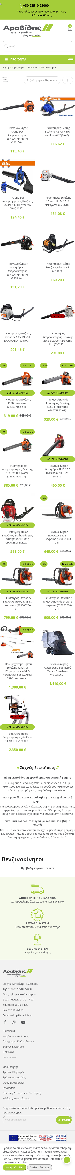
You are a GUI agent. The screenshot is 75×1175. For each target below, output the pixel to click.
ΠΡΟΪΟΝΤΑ (18, 59)
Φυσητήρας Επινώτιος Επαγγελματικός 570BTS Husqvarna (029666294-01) (17, 603)
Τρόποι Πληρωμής (13, 1072)
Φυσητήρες (32, 67)
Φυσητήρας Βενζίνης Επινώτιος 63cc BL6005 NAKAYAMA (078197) (17, 337)
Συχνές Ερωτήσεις (13, 1046)
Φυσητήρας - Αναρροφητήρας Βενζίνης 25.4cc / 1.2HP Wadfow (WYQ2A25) (17, 203)
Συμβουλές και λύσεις (16, 1036)
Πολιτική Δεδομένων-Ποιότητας (22, 1093)
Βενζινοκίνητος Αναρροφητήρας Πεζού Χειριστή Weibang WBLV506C (57, 669)
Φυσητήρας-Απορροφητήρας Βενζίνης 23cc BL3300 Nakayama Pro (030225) (57, 339)
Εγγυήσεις (9, 1088)
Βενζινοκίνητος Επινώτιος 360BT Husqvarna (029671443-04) (58, 537)
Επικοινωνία (10, 1057)
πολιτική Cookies (17, 1162)
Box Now (8, 1052)
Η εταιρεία (9, 1031)
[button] (6, 46)
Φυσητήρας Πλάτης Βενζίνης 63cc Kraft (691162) (58, 267)
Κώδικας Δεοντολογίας (16, 1098)
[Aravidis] (32, 30)
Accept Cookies (14, 1167)
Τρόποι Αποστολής (14, 1077)
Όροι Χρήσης (10, 1067)
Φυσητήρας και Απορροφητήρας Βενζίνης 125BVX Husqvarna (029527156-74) (17, 471)
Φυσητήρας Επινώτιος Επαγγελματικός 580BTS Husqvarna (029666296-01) (57, 603)
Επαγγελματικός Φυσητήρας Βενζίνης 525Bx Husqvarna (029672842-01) (58, 405)
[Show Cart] (70, 29)
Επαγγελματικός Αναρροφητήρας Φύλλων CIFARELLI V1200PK (17, 737)
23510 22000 (24, 989)
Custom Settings (39, 1167)
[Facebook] (5, 1022)
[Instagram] (14, 1022)
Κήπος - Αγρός (18, 67)
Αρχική (6, 67)
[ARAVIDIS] (18, 972)
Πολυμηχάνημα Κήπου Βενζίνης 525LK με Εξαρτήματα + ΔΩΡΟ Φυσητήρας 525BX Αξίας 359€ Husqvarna (17, 671)
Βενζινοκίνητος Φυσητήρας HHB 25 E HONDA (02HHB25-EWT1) (57, 471)
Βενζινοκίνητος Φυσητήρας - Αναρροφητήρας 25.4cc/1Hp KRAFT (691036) (17, 271)
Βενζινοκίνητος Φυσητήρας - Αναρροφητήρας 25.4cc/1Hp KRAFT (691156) (17, 135)
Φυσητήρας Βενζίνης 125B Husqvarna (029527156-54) (18, 403)
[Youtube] (23, 1022)
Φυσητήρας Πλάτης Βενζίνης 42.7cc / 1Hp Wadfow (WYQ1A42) (58, 131)
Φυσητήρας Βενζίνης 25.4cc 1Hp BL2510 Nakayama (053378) (58, 201)
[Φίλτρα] (5, 80)
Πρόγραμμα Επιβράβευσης (18, 1041)
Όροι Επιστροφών (14, 1082)
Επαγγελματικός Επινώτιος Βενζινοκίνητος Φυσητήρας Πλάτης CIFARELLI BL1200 (17, 537)
